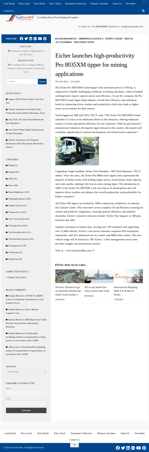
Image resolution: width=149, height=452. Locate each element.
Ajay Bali (63, 82)
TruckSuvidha (16, 447)
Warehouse (13, 259)
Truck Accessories (16, 219)
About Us (116, 3)
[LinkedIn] (30, 38)
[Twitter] (26, 38)
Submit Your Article (17, 277)
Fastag (11, 165)
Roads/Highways (66, 38)
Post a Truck (55, 3)
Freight (11, 172)
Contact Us (8, 11)
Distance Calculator (99, 3)
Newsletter (130, 3)
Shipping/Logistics (91, 38)
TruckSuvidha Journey (18, 239)
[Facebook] (21, 38)
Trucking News (84, 42)
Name (8, 388)
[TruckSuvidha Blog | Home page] (20, 17)
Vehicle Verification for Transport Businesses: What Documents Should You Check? (25, 143)
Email (8, 398)
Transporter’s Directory (75, 3)
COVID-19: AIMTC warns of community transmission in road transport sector (25, 299)
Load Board (9, 3)
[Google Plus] (35, 38)
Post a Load (24, 3)
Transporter (13, 212)
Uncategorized (15, 245)
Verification (13, 252)
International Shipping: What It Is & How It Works (126, 291)
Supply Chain (114, 38)
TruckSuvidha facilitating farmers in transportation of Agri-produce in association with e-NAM (26, 337)
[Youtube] (40, 38)
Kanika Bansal (15, 296)
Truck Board (39, 3)
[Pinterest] (45, 38)
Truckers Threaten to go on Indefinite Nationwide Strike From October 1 (68, 291)
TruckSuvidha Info (16, 232)
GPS (10, 179)
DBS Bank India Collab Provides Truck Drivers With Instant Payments (26, 323)
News (11, 185)
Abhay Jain (13, 347)
